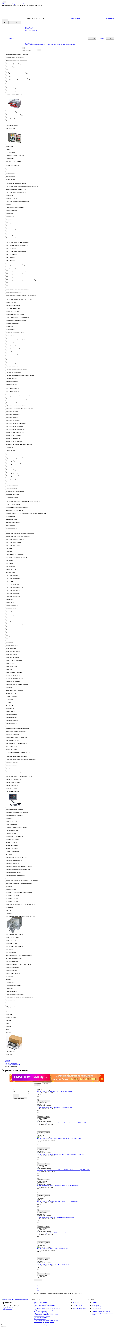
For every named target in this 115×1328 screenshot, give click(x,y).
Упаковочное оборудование (42, 1316)
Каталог (11, 38)
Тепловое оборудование (41, 1302)
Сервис (27, 44)
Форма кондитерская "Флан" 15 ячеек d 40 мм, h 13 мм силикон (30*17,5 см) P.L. (60, 1138)
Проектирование (70, 44)
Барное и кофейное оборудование (43, 1313)
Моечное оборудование (40, 1311)
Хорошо (3, 1326)
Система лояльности (31, 30)
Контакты (37, 44)
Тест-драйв (76, 1302)
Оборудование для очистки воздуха (44, 1310)
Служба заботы (60, 44)
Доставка (43, 44)
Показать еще (38, 1280)
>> (38, 1290)
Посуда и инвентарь (11, 1063)
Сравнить (101, 38)
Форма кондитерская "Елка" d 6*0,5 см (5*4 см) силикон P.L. (54, 1107)
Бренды (93, 38)
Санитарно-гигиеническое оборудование (46, 1320)
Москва (5, 20)
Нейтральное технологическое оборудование (47, 1308)
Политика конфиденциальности (101, 1311)
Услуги (32, 44)
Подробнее (47, 1324)
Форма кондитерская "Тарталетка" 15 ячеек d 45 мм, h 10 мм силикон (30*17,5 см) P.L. (62, 1123)
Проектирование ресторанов (77, 1306)
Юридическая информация (99, 1310)
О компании (29, 43)
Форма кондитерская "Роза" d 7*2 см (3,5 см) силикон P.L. (54, 1248)
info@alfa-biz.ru (109, 18)
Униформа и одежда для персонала (44, 1322)
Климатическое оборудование (42, 1303)
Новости (94, 1302)
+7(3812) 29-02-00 (75, 18)
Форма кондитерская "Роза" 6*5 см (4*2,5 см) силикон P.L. (54, 1264)
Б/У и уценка (29, 27)
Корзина (111, 38)
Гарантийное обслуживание (100, 1306)
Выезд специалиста (78, 1303)
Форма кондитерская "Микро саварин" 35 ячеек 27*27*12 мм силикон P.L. (58, 1185)
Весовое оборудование (40, 1317)
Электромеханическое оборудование (44, 1305)
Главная (7, 1060)
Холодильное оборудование (42, 1306)
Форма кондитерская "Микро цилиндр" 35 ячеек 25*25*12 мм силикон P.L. (59, 1201)
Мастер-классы (29, 28)
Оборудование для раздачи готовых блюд (46, 1314)
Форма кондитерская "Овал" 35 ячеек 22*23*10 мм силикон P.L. (55, 1217)
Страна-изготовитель (19, 1098)
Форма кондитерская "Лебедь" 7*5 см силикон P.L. (52, 1233)
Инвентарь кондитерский (12, 1064)
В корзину (40, 1101)
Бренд (15, 1095)
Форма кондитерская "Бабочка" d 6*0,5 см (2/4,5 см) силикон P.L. (56, 1091)
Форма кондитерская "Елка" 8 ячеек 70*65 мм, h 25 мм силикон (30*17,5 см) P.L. (60, 1154)
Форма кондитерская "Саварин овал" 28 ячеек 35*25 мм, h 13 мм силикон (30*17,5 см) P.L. (63, 1170)
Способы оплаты (51, 44)
